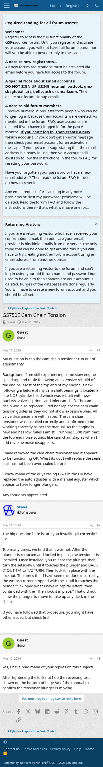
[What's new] (87, 5)
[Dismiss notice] (96, 224)
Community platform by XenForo (43, 763)
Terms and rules (35, 749)
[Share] (91, 350)
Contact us (12, 749)
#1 (98, 350)
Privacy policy (60, 749)
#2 (98, 525)
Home (89, 749)
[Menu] (7, 6)
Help (77, 749)
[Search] (97, 5)
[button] (5, 742)
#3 (98, 658)
